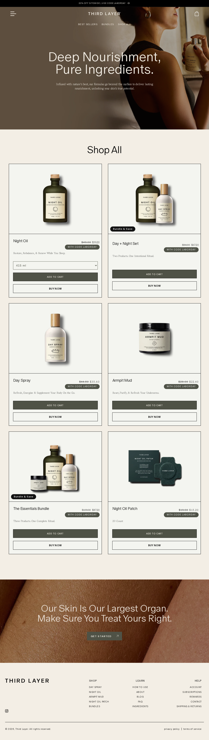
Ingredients (140, 706)
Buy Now (55, 289)
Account (196, 687)
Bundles (94, 706)
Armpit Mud (122, 380)
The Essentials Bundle (31, 508)
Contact (196, 701)
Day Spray (21, 380)
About (140, 692)
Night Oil (20, 240)
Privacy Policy (172, 729)
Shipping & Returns (189, 706)
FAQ (140, 701)
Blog (140, 696)
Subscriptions (192, 692)
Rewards (196, 696)
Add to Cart (55, 277)
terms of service (192, 729)
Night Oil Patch (124, 508)
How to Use (140, 687)
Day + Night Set (125, 243)
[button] (14, 13)
